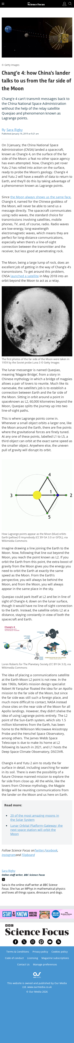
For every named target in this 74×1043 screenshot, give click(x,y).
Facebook (51, 850)
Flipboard (28, 855)
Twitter (39, 850)
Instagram (9, 855)
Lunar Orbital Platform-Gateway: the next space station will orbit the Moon (36, 829)
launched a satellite (24, 276)
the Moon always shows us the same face (40, 197)
